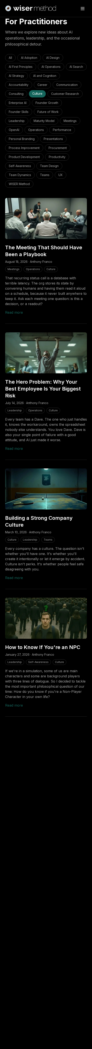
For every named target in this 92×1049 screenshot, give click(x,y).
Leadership (17, 121)
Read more (14, 312)
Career (42, 85)
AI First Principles (21, 66)
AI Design (52, 57)
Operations (36, 130)
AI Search (76, 66)
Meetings (70, 121)
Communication (67, 85)
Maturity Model (44, 121)
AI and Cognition (44, 76)
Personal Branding (22, 139)
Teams (44, 175)
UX (60, 175)
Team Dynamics (20, 175)
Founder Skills (18, 112)
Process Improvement (24, 148)
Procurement (58, 148)
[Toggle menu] (82, 8)
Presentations (53, 139)
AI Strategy (16, 76)
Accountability (18, 85)
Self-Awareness (20, 166)
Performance (62, 130)
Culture (37, 93)
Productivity (57, 157)
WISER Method (19, 184)
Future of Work (48, 112)
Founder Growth (47, 103)
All (10, 57)
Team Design (49, 166)
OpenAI (14, 130)
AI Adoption (29, 57)
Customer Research (65, 94)
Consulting (16, 94)
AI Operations (51, 66)
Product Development (24, 157)
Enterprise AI (18, 103)
